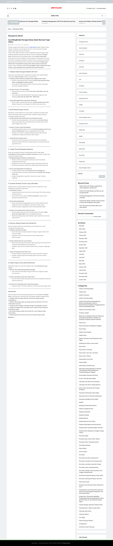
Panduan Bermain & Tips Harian (87, 421)
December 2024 (83, 273)
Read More (10, 317)
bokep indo (82, 130)
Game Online (82, 346)
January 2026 (82, 235)
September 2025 (83, 248)
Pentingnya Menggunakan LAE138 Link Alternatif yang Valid (80, 1)
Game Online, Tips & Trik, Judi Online (88, 353)
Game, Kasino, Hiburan (85, 356)
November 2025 (83, 241)
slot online (82, 155)
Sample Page (55, 15)
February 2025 (82, 267)
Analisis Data (82, 292)
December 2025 (83, 238)
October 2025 (82, 245)
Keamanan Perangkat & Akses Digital (88, 399)
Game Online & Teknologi (85, 349)
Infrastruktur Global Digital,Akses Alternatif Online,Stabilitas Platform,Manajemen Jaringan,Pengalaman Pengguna (90, 370)
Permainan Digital (83, 435)
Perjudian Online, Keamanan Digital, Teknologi (91, 427)
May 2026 (81, 226)
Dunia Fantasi (82, 329)
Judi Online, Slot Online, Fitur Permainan (89, 381)
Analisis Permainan (84, 295)
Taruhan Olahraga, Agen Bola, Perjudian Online (91, 504)
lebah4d (81, 402)
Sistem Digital (82, 448)
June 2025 (81, 257)
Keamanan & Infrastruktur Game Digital (89, 393)
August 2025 (82, 251)
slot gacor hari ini (83, 41)
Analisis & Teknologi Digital (86, 288)
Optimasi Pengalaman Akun (86, 408)
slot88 (80, 104)
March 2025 (82, 264)
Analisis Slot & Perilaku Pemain (87, 309)
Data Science (82, 322)
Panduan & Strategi (84, 415)
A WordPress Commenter (86, 216)
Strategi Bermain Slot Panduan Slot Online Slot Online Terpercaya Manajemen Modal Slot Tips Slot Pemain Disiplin (91, 491)
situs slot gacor (83, 48)
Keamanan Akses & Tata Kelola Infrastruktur (90, 396)
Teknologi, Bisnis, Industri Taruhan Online (89, 508)
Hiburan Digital (83, 362)
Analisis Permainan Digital (86, 298)
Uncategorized (82, 524)
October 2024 (82, 279)
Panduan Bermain (83, 418)
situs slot (81, 54)
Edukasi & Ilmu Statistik (85, 332)
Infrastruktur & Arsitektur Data (86, 365)
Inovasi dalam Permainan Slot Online (88, 375)
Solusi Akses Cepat (84, 482)
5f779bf (11, 45)
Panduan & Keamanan (84, 412)
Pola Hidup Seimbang (84, 445)
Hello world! (98, 216)
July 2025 (81, 254)
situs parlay (82, 142)
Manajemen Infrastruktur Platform (87, 405)
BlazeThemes (66, 543)
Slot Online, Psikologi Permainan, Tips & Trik (90, 478)
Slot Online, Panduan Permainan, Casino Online (91, 475)
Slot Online (82, 454)
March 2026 (82, 229)
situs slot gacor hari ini (85, 117)
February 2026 (82, 232)
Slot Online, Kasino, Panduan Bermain (88, 467)
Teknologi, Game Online (85, 511)
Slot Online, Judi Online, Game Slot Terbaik (90, 464)
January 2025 (82, 270)
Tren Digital (82, 517)
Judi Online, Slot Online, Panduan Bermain (89, 384)
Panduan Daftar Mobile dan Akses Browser (90, 424)
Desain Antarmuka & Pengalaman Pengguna (90, 325)
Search (80, 173)
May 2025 (81, 260)
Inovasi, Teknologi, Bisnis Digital (87, 378)
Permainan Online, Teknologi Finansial (89, 442)
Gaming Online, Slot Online (86, 359)
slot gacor (81, 60)
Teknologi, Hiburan (84, 514)
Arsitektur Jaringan (84, 313)
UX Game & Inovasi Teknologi (86, 527)
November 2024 (83, 276)
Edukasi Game (82, 335)
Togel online (32, 47)
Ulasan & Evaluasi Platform (86, 520)
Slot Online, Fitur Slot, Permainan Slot (88, 458)
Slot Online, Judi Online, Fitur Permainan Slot (90, 461)
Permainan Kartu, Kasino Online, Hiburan (89, 439)
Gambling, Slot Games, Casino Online (88, 343)
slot (80, 79)
